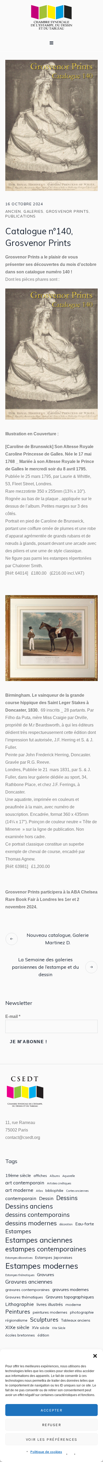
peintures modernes (50, 1312)
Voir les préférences (51, 1439)
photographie (82, 1312)
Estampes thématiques (19, 1275)
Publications (20, 216)
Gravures (45, 1274)
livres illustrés (49, 1304)
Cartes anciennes (77, 1191)
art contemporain (24, 1182)
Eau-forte (84, 1223)
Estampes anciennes (39, 1240)
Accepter (51, 1410)
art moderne (19, 1190)
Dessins (67, 1197)
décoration (66, 1224)
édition (43, 1335)
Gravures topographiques (70, 1297)
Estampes (18, 1231)
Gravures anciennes (29, 1282)
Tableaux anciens (75, 1320)
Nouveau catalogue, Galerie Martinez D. (58, 939)
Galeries (33, 211)
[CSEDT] (51, 17)
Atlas (39, 1191)
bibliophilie (54, 1190)
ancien (13, 211)
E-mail (12, 1016)
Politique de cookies (46, 1452)
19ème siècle (18, 1175)
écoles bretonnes (20, 1335)
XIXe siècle (17, 1327)
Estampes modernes (41, 1266)
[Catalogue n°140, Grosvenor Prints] (51, 125)
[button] (95, 1356)
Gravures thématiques (24, 1297)
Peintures (17, 1311)
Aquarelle (68, 1176)
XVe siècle (40, 1328)
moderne (73, 1304)
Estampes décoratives (18, 1258)
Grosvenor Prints (67, 211)
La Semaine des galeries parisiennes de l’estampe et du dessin (45, 967)
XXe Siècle (58, 1328)
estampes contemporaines (45, 1249)
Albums (55, 1176)
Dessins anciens (29, 1206)
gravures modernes (70, 1289)
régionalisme (16, 1320)
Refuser (51, 1424)
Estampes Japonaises (53, 1257)
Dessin (46, 1198)
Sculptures (44, 1319)
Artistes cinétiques (59, 1183)
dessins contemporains (37, 1214)
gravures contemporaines (27, 1290)
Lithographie (19, 1304)
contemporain (20, 1198)
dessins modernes (31, 1223)
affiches (40, 1175)
